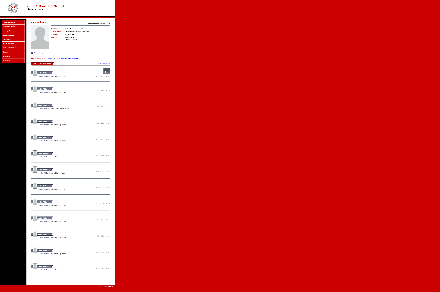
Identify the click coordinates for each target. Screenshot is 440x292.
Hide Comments (104, 64)
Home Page (7, 60)
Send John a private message (43, 53)
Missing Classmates (9, 26)
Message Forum (8, 31)
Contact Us (6, 52)
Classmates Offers (9, 35)
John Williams (43, 73)
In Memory (6, 56)
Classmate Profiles (9, 22)
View (67, 108)
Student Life (7, 39)
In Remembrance (8, 43)
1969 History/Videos (9, 48)
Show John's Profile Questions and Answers (62, 58)
